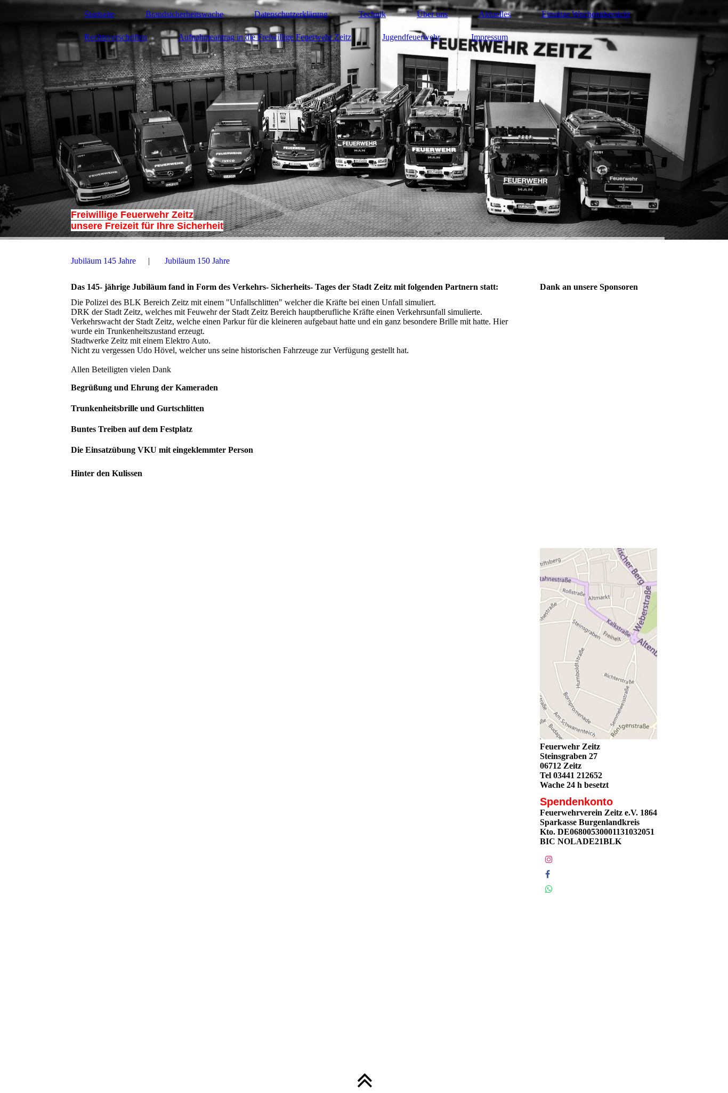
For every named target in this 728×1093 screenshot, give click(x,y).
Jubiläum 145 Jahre (103, 260)
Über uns (432, 14)
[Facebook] (547, 874)
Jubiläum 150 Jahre (197, 260)
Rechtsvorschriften (115, 37)
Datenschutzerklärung (291, 14)
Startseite (99, 14)
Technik (372, 14)
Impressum (489, 37)
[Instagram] (549, 859)
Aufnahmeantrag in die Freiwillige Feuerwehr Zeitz (264, 37)
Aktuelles (495, 14)
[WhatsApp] (549, 889)
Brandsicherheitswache (184, 14)
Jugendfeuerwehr (411, 37)
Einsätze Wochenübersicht (585, 14)
